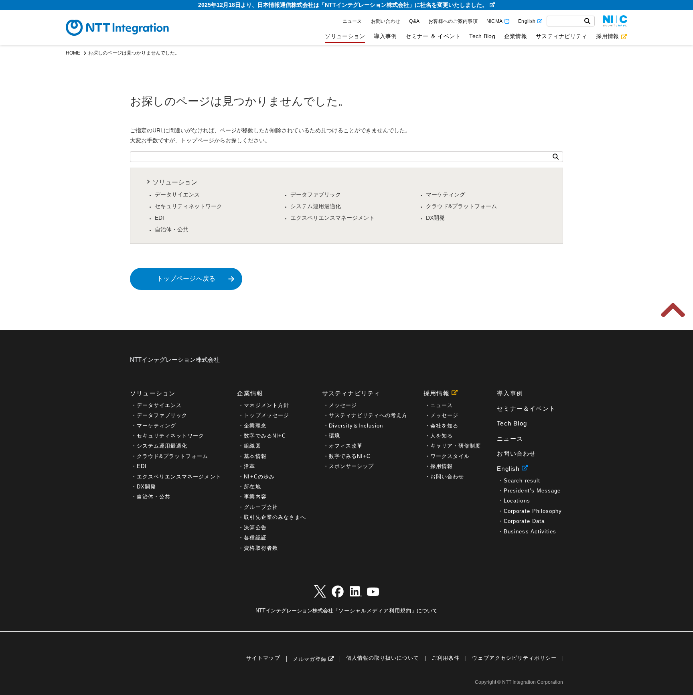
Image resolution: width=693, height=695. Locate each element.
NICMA (494, 21)
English (526, 21)
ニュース (352, 21)
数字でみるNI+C (265, 436)
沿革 (249, 466)
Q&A (414, 21)
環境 (334, 436)
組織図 (252, 446)
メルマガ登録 (309, 659)
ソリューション (345, 36)
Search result (522, 481)
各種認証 (255, 538)
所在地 (252, 487)
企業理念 (255, 426)
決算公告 (255, 528)
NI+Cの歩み (259, 477)
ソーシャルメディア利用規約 (374, 611)
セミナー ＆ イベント (432, 36)
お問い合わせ (386, 21)
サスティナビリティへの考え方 (368, 415)
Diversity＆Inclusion (356, 426)
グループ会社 (261, 507)
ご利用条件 (446, 658)
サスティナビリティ (561, 36)
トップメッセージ (266, 415)
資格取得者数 (261, 548)
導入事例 (385, 36)
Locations (517, 501)
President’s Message (532, 491)
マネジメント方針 (266, 405)
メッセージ (343, 405)
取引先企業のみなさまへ (275, 517)
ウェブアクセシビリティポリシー (514, 658)
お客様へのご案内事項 (453, 21)
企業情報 (515, 36)
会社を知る (444, 426)
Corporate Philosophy (533, 511)
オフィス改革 (346, 446)
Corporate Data (524, 521)
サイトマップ (263, 658)
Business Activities (530, 532)
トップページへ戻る (186, 278)
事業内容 (255, 497)
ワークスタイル (450, 456)
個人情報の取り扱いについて (382, 658)
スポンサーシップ (351, 466)
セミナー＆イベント (526, 408)
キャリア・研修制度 (455, 446)
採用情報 (607, 36)
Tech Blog (482, 36)
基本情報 (255, 456)
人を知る (441, 436)
